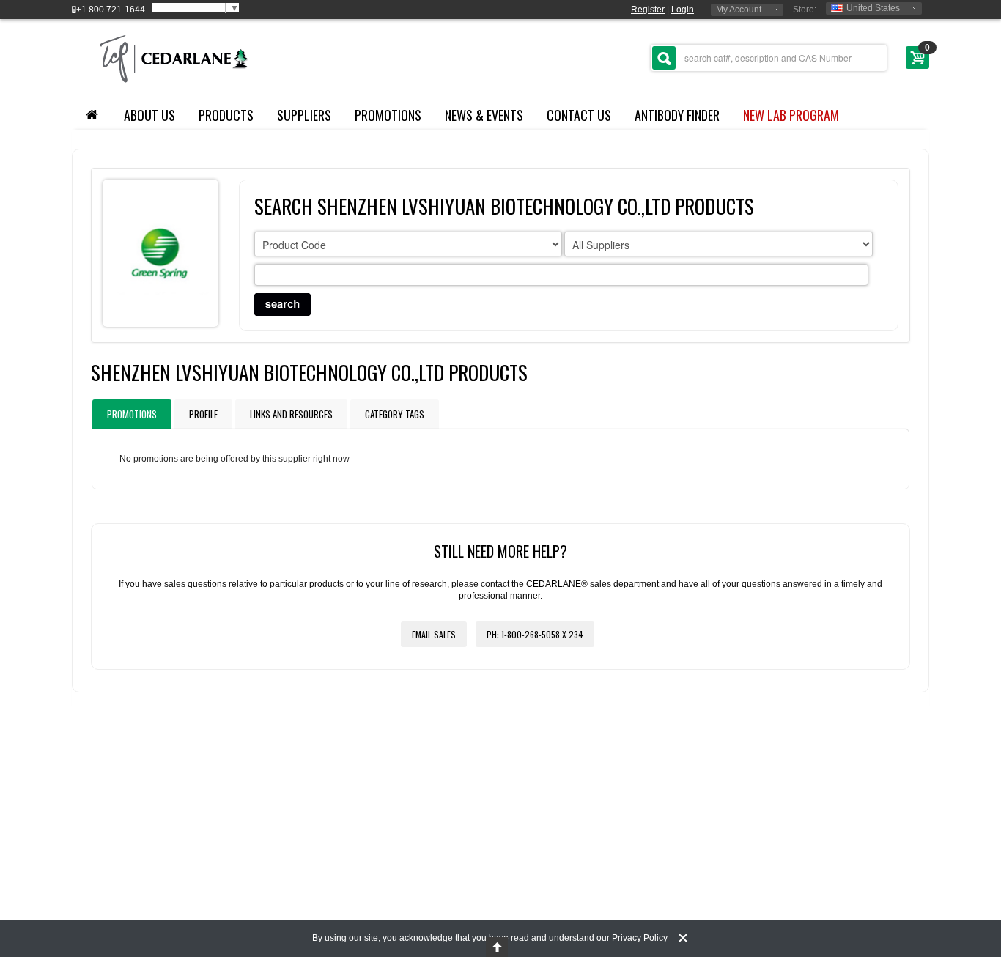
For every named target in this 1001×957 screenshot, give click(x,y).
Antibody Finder (677, 115)
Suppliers (304, 115)
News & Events (484, 115)
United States (873, 8)
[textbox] (769, 58)
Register (648, 9)
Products (226, 115)
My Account (738, 9)
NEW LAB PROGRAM (791, 115)
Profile (203, 414)
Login (682, 9)
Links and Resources (291, 414)
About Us (149, 115)
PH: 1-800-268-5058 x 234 (535, 634)
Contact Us (579, 115)
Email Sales (434, 634)
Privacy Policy (640, 938)
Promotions (388, 115)
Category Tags (394, 414)
